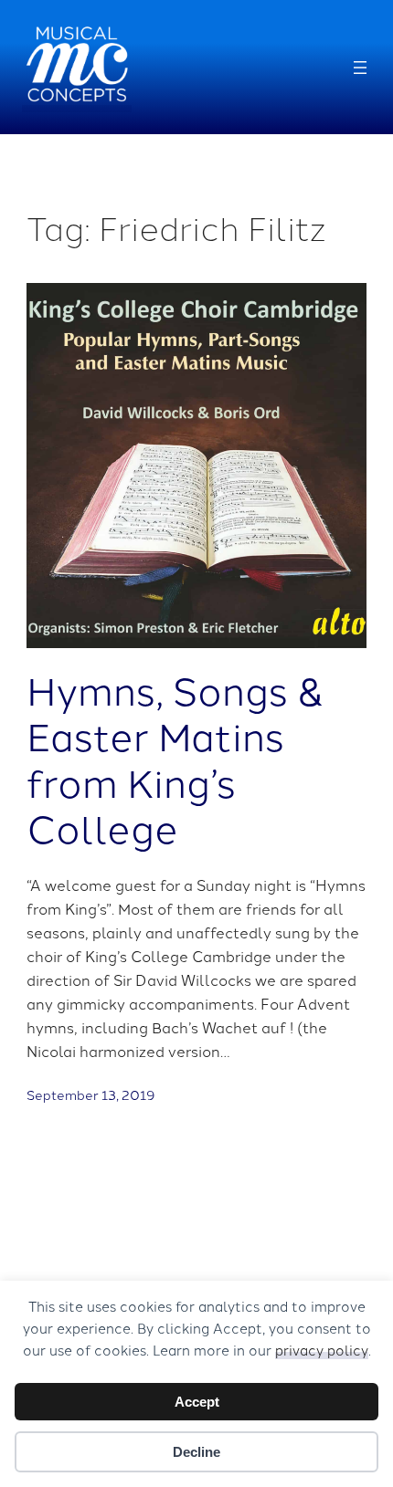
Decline (196, 1452)
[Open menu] (360, 68)
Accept (197, 1401)
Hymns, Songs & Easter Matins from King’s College (175, 758)
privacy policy (321, 1349)
